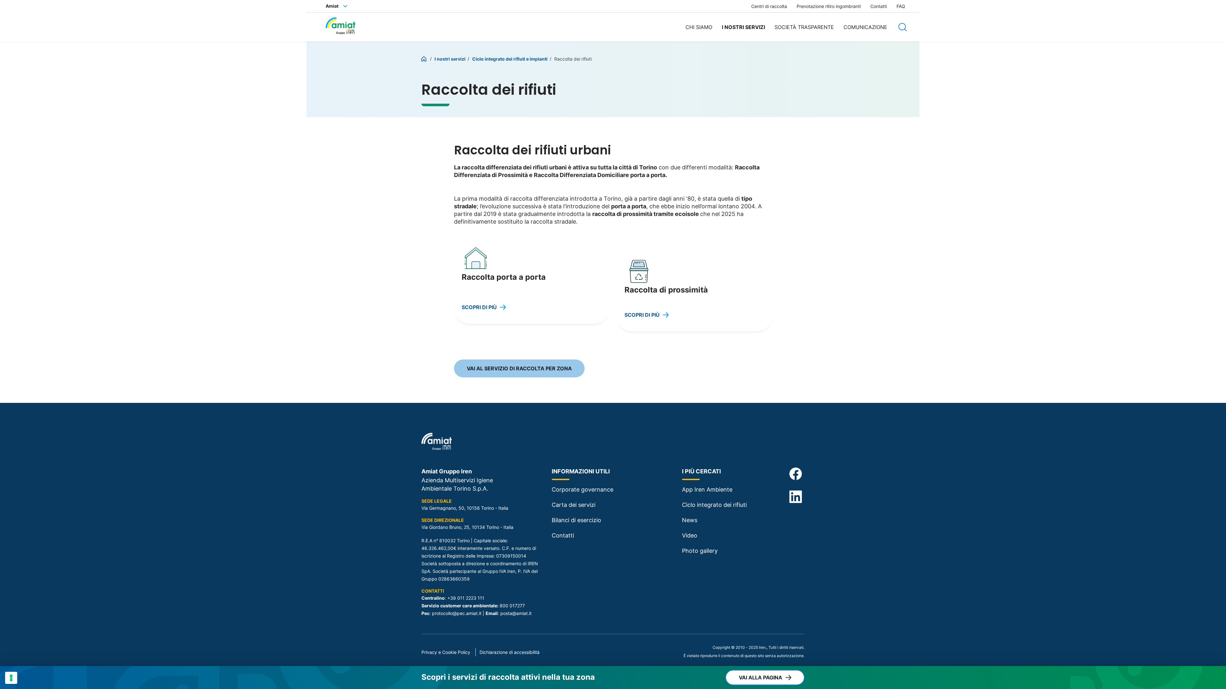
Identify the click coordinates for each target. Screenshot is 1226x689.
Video (689, 535)
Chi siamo (698, 27)
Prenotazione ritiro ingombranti (829, 6)
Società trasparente (804, 27)
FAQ (901, 6)
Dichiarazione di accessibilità (510, 652)
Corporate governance (582, 489)
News (689, 520)
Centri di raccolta (769, 6)
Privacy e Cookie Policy (445, 652)
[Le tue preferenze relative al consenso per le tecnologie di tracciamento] (11, 678)
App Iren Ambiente (707, 489)
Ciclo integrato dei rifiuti (714, 504)
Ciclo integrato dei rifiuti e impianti (510, 59)
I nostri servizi (743, 27)
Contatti (878, 6)
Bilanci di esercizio (576, 520)
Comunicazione (865, 27)
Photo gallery (700, 550)
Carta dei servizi (573, 504)
